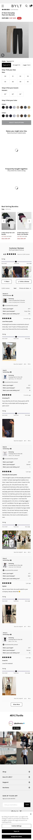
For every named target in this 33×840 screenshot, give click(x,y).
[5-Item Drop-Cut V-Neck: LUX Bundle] (24, 221)
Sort (15, 288)
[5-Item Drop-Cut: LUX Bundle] (9, 221)
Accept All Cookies (16, 836)
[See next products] (29, 221)
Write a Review (25, 282)
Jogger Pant (26, 65)
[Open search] (26, 6)
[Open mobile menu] (3, 6)
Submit (27, 804)
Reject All (16, 831)
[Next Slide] (30, 272)
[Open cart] (30, 6)
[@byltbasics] (11, 723)
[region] (16, 272)
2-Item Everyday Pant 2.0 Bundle (17, 301)
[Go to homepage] (16, 6)
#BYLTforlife (16, 715)
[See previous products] (4, 221)
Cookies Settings (16, 826)
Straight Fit (16, 65)
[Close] (31, 814)
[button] (10, 10)
